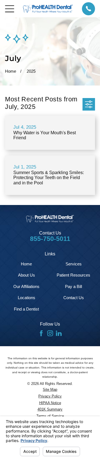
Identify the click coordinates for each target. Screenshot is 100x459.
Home (26, 264)
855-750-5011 (50, 238)
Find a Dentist (26, 309)
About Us (26, 275)
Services (74, 264)
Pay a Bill (73, 286)
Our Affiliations (26, 286)
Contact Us (73, 297)
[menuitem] (50, 390)
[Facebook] (41, 333)
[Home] (48, 8)
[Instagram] (50, 333)
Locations (26, 297)
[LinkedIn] (59, 333)
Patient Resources (73, 275)
